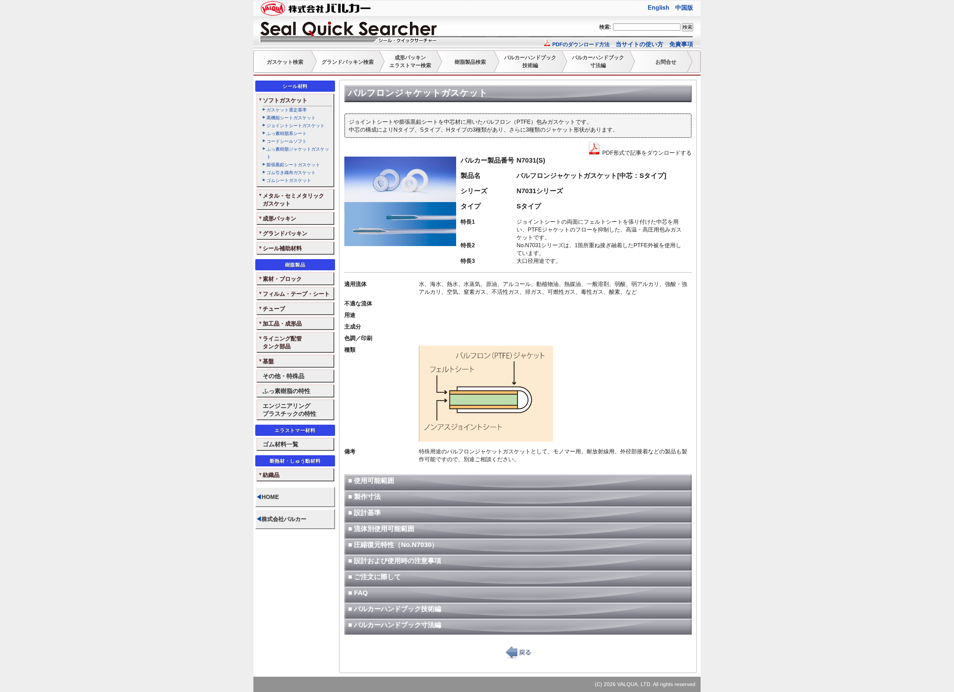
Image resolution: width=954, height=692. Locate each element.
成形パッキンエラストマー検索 (410, 61)
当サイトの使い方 (639, 44)
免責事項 (681, 44)
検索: (605, 27)
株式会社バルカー (281, 519)
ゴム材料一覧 (280, 444)
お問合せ (666, 62)
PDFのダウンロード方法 (580, 44)
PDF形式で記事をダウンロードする (646, 153)
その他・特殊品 (283, 375)
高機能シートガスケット (291, 117)
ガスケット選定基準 (286, 110)
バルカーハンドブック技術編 (530, 61)
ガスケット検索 (285, 62)
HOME (267, 497)
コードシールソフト (286, 141)
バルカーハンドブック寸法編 (598, 61)
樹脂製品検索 (470, 62)
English (658, 7)
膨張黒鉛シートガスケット (293, 164)
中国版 (684, 7)
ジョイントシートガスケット (295, 125)
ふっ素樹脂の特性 (286, 390)
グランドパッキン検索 (348, 62)
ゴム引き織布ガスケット (291, 172)
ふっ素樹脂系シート (286, 133)
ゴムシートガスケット (288, 180)
